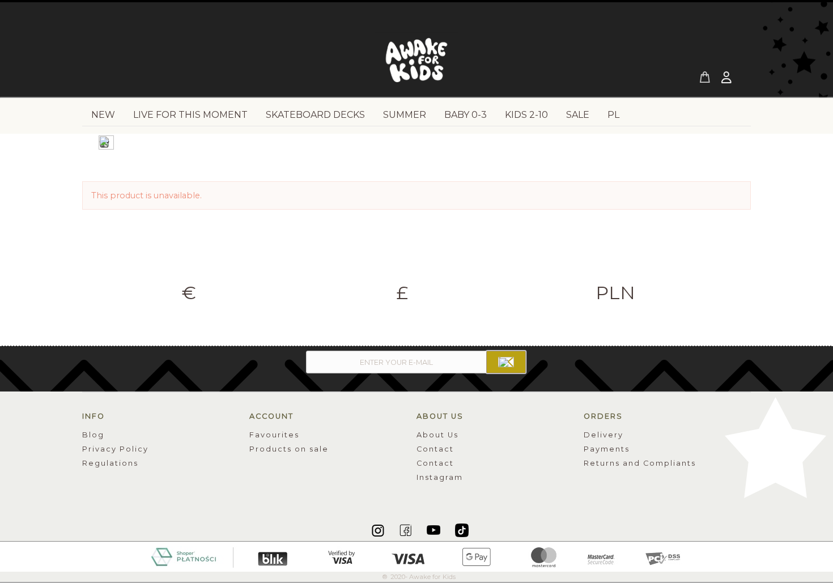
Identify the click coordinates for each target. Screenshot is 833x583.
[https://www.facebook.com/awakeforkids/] (406, 530)
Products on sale (289, 449)
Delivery (603, 435)
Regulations (110, 463)
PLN (615, 293)
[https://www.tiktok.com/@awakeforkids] (462, 530)
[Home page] (416, 63)
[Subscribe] (506, 362)
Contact (435, 449)
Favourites (274, 435)
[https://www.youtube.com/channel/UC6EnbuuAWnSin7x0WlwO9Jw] (434, 530)
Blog (93, 435)
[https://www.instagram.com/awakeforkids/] (378, 530)
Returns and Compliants (640, 463)
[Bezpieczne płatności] (416, 556)
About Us (437, 435)
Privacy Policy (115, 449)
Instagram (439, 477)
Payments (607, 449)
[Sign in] (727, 79)
